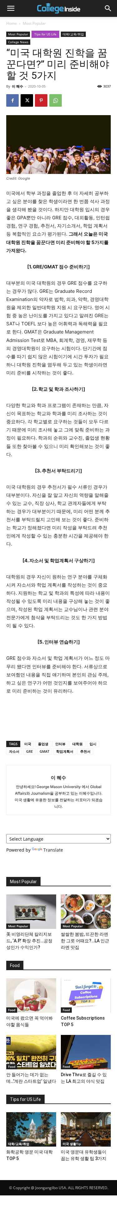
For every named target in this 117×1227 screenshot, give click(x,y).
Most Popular (34, 23)
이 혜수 (17, 86)
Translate (53, 850)
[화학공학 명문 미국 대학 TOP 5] (31, 1129)
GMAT (44, 751)
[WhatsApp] (55, 100)
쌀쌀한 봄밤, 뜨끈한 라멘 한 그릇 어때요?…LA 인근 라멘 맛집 (85, 941)
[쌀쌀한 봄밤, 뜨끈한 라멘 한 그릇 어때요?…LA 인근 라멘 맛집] (86, 911)
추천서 (85, 751)
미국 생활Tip (72, 1144)
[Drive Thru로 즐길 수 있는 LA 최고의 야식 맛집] (86, 1052)
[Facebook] (12, 100)
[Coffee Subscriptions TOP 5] (86, 995)
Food (11, 1010)
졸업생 (43, 743)
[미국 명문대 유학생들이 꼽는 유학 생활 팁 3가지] (86, 1129)
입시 (93, 743)
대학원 (77, 743)
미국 (27, 743)
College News (18, 42)
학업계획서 (64, 751)
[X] (27, 100)
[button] (11, 8)
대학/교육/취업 (73, 34)
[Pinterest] (41, 100)
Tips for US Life (45, 34)
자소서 (14, 751)
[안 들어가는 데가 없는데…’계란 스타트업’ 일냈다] (31, 1052)
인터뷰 (60, 743)
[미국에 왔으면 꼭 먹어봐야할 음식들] (31, 995)
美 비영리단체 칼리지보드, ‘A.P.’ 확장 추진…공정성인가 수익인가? (29, 941)
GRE (29, 751)
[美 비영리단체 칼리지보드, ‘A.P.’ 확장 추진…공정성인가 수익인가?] (31, 911)
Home (11, 23)
